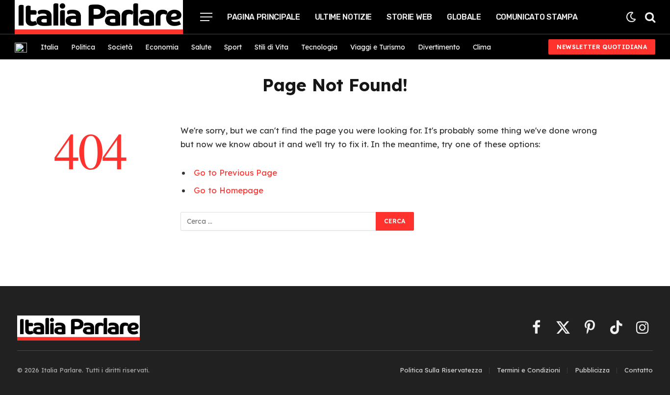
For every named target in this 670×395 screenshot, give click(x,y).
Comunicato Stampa (537, 17)
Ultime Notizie (343, 17)
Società (120, 47)
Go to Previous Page (235, 172)
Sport (233, 47)
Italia (49, 47)
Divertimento (439, 47)
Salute (201, 47)
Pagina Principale (263, 17)
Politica (83, 47)
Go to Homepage (228, 190)
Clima (482, 47)
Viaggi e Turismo (377, 47)
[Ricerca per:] (278, 221)
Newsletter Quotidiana (602, 47)
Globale (464, 17)
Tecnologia (319, 47)
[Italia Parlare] (99, 17)
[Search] (649, 17)
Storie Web (409, 17)
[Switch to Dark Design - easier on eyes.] (631, 17)
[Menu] (206, 17)
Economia (162, 47)
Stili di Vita (271, 47)
